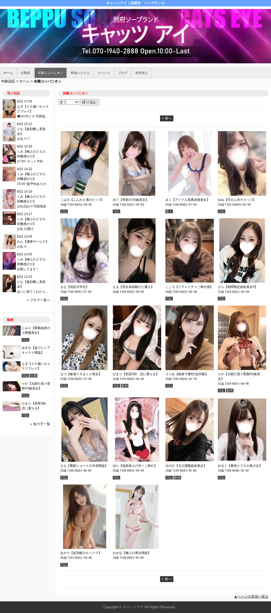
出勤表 (25, 73)
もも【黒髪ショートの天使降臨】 (84, 466)
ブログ (123, 73)
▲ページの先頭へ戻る (251, 596)
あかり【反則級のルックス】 (81, 553)
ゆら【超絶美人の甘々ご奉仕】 (135, 466)
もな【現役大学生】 (74, 287)
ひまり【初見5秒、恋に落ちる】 (136, 374)
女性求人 (141, 73)
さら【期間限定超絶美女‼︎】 (238, 287)
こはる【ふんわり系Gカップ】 (82, 200)
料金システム (80, 73)
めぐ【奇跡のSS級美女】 (131, 200)
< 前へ (167, 118)
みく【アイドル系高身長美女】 (187, 200)
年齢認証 (8, 81)
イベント (104, 73)
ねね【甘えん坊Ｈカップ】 (237, 200)
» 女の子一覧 (40, 424)
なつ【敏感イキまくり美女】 (81, 374)
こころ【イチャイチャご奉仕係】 (189, 287)
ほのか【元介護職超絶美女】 (186, 466)
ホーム (8, 73)
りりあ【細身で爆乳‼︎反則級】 (186, 374)
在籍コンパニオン (50, 73)
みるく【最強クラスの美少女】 (240, 466)
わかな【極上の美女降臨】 (132, 553)
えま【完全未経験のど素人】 (133, 287)
